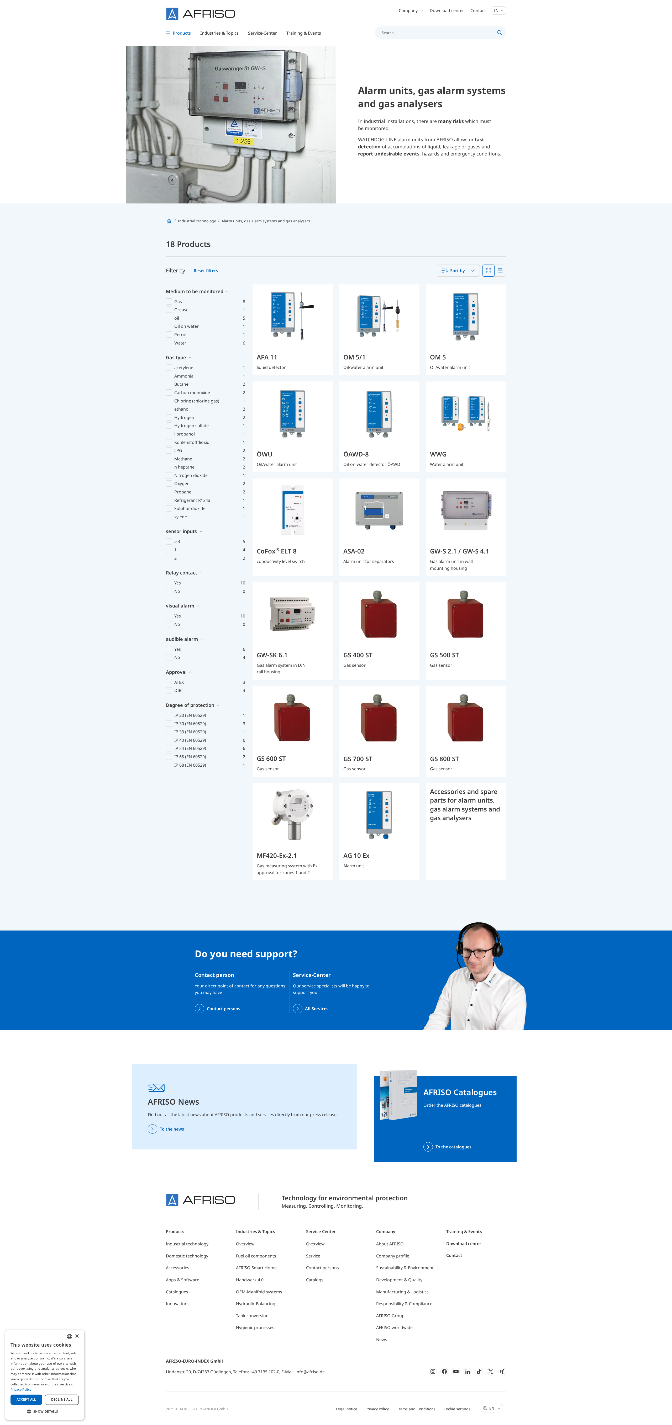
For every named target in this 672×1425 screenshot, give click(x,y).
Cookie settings (457, 1408)
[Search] (500, 32)
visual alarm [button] (180, 606)
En (497, 10)
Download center (447, 10)
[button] (44, 1411)
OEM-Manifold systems (259, 1292)
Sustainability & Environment (405, 1268)
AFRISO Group (390, 1316)
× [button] (77, 1336)
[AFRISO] (200, 13)
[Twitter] (490, 1371)
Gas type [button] (176, 357)
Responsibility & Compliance (404, 1303)
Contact (478, 10)
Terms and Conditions (416, 1408)
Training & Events (464, 1231)
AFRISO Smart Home (256, 1268)
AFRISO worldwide (394, 1327)
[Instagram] (433, 1371)
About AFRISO (390, 1244)
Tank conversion (252, 1316)
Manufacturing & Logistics (402, 1292)
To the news (172, 1129)
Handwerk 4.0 (250, 1280)
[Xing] (502, 1371)
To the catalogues (453, 1147)
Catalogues (177, 1292)
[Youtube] (456, 1371)
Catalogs (314, 1280)
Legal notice (346, 1408)
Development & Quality (399, 1280)
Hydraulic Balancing (255, 1303)
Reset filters (206, 270)
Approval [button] (176, 672)
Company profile (392, 1256)
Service (313, 1256)
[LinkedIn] (467, 1371)
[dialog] (44, 1375)
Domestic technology (187, 1256)
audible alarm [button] (182, 639)
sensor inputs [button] (181, 531)
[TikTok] (479, 1371)
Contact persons (223, 1009)
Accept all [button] (26, 1399)
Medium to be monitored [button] (194, 291)
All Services (316, 1009)
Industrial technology (187, 1244)
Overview (245, 1244)
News (381, 1339)
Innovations (178, 1303)
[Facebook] (444, 1371)
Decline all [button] (61, 1399)
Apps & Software (182, 1280)
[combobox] (458, 271)
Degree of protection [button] (190, 705)
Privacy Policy (377, 1408)
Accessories (177, 1268)
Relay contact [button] (181, 572)
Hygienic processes (255, 1327)
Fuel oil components (256, 1256)
